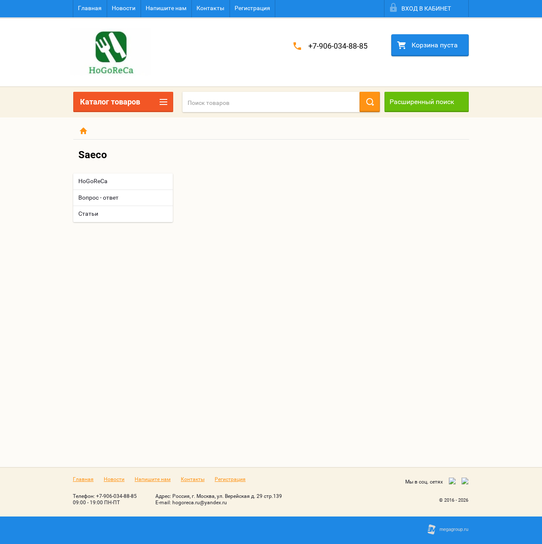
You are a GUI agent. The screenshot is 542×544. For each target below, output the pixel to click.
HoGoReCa (93, 181)
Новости (124, 8)
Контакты (210, 8)
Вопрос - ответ (98, 197)
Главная (90, 8)
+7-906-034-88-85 (338, 45)
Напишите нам (166, 8)
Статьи (88, 213)
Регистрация (252, 8)
